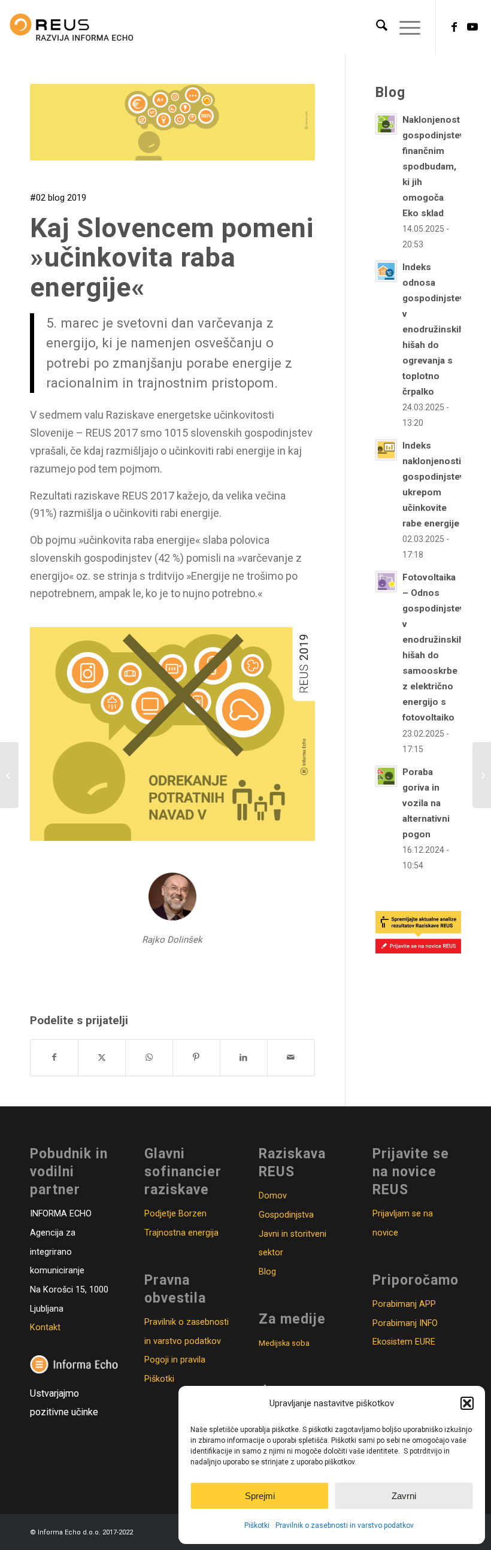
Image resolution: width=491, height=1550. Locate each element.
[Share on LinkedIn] (243, 1058)
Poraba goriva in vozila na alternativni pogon (426, 803)
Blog (267, 1272)
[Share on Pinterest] (196, 1058)
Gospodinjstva (286, 1215)
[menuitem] (375, 27)
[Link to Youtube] (472, 27)
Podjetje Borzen (175, 1214)
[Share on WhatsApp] (149, 1058)
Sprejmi (260, 1496)
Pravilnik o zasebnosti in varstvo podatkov (344, 1525)
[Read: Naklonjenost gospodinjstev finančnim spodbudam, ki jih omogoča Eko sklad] (386, 124)
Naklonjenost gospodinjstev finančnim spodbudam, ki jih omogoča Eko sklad (433, 166)
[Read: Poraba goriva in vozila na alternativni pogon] (386, 776)
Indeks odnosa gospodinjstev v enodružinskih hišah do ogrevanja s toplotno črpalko (433, 329)
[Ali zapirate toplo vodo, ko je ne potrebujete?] (481, 775)
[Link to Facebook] (454, 27)
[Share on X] (101, 1058)
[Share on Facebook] (54, 1058)
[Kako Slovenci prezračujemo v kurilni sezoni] (9, 775)
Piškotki (256, 1525)
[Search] (375, 27)
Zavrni (404, 1496)
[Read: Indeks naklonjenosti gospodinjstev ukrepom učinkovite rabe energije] (386, 450)
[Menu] (403, 27)
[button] (467, 1403)
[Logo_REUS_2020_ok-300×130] (72, 27)
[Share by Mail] (291, 1058)
